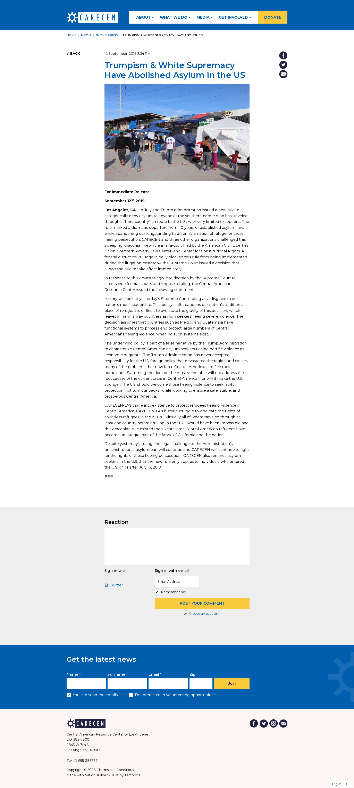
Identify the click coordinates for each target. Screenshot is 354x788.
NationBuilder (96, 775)
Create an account (204, 614)
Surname (116, 674)
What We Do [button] (174, 17)
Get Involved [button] (234, 17)
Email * (155, 674)
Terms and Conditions (116, 770)
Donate (272, 17)
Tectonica (132, 775)
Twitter (116, 585)
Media (86, 35)
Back (75, 53)
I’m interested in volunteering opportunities (175, 695)
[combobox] (340, 784)
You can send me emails (95, 695)
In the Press (107, 35)
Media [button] (204, 17)
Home (71, 35)
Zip (192, 674)
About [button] (144, 17)
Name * (74, 674)
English (337, 784)
